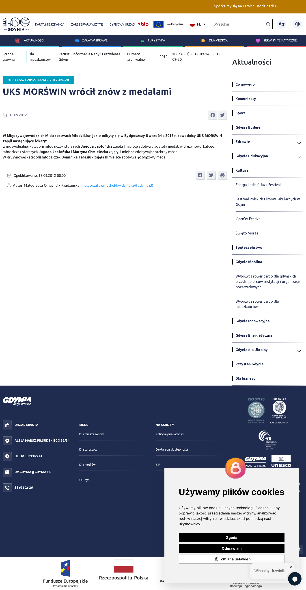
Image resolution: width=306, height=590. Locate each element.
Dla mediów (218, 40)
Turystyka (156, 40)
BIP (158, 464)
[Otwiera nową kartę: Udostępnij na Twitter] (222, 115)
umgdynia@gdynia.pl (32, 472)
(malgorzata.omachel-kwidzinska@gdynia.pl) (116, 185)
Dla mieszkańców (91, 434)
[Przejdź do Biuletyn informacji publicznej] (143, 24)
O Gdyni (84, 480)
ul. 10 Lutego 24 (28, 456)
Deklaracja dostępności (172, 449)
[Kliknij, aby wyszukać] (268, 24)
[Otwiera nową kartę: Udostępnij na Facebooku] (212, 115)
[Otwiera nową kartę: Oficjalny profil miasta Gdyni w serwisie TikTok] (298, 549)
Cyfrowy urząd (122, 24)
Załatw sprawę (95, 40)
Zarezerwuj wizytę (87, 24)
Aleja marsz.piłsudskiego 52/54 (41, 440)
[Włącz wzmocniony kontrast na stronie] (297, 24)
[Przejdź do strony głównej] (16, 24)
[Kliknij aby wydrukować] (222, 175)
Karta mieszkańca (49, 24)
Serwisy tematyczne (280, 40)
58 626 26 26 (23, 487)
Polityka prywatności (170, 434)
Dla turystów (88, 449)
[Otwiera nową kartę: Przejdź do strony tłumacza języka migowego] (281, 24)
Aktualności (33, 40)
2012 (163, 57)
